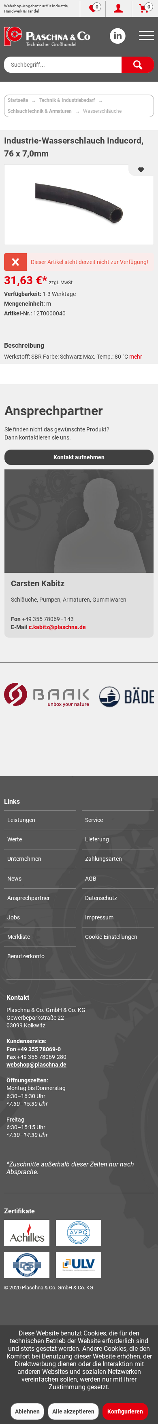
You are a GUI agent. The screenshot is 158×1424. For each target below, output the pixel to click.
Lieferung (97, 839)
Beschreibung (24, 345)
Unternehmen (24, 859)
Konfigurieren (125, 1411)
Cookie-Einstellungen (111, 937)
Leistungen (21, 820)
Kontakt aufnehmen (79, 457)
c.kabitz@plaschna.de (57, 627)
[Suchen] (138, 65)
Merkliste (18, 937)
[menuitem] (145, 38)
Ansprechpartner (28, 898)
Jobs (13, 917)
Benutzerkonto (26, 956)
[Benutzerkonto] (119, 9)
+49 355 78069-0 (39, 1049)
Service (94, 820)
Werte (14, 839)
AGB (90, 878)
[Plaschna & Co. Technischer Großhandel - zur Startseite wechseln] (47, 36)
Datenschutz (101, 898)
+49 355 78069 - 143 (48, 619)
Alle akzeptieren (73, 1411)
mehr (135, 356)
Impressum (99, 917)
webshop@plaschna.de (36, 1064)
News (14, 878)
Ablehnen (27, 1411)
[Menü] (145, 38)
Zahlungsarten (103, 859)
